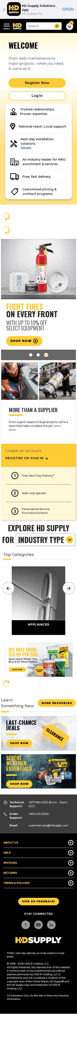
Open (68, 9)
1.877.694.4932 (38, 802)
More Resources (56, 703)
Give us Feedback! (38, 901)
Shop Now (21, 341)
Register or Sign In (25, 458)
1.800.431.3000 (39, 813)
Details (26, 148)
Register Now (37, 83)
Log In (37, 96)
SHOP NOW (19, 743)
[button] (57, 26)
